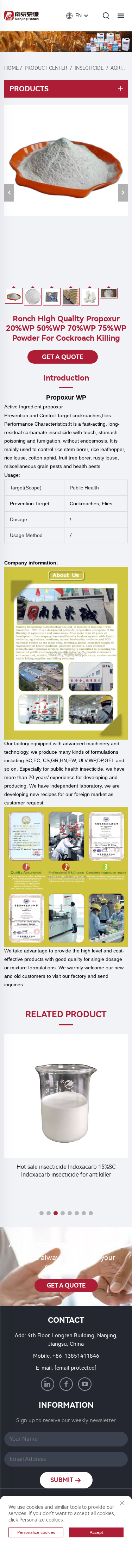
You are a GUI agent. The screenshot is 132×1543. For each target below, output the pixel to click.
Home (11, 68)
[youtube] (85, 1384)
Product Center (46, 68)
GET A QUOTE (62, 357)
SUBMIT (62, 1479)
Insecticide (89, 68)
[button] (41, 1213)
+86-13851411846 (75, 1356)
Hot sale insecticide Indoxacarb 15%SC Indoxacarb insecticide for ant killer (66, 1171)
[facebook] (66, 1384)
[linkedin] (47, 1384)
